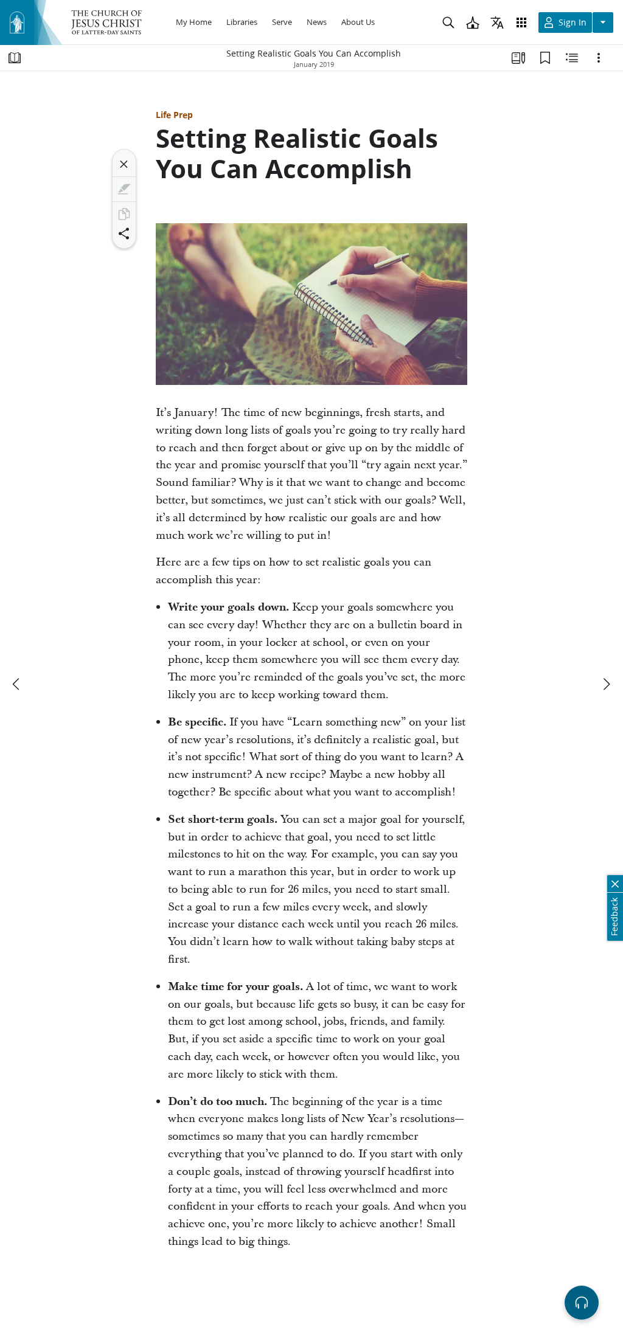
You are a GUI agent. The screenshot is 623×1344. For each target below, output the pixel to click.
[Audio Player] (582, 1303)
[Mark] (124, 189)
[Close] (124, 164)
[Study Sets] (518, 57)
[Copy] (124, 214)
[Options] (598, 57)
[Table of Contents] (14, 58)
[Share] (124, 233)
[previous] (17, 684)
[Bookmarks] (545, 57)
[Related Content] (572, 57)
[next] (606, 684)
